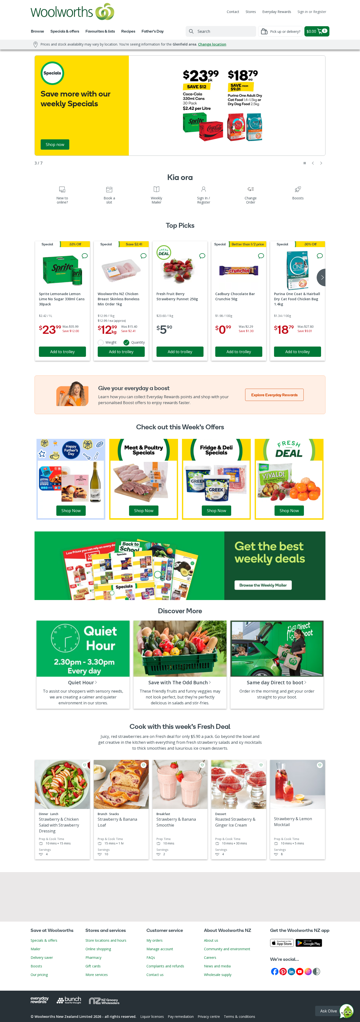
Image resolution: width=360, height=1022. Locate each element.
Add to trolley (62, 351)
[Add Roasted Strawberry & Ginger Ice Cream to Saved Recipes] (261, 765)
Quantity (138, 342)
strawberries (130, 736)
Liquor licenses (152, 1016)
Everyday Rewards (276, 11)
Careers (210, 957)
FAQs (150, 957)
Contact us (155, 974)
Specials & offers (44, 940)
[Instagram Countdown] (308, 971)
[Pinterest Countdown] (283, 971)
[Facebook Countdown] (274, 971)
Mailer (35, 949)
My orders (154, 940)
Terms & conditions (239, 1016)
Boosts (36, 966)
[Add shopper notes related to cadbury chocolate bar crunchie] (261, 256)
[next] (321, 277)
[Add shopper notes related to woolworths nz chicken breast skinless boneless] (143, 256)
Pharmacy (93, 957)
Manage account (159, 949)
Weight (111, 342)
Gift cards (93, 966)
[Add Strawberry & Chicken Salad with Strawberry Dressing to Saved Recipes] (85, 765)
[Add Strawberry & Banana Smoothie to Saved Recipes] (202, 765)
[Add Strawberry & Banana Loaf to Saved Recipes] (143, 765)
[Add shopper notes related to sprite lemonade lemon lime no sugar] (85, 256)
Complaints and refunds (165, 966)
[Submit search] (191, 31)
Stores (251, 11)
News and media (217, 966)
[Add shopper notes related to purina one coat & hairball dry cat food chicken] (320, 256)
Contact (233, 11)
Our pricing (39, 974)
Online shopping (98, 949)
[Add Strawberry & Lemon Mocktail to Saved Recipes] (320, 765)
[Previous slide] (313, 163)
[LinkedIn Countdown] (291, 971)
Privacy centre (209, 1016)
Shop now (55, 144)
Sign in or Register (312, 11)
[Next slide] (321, 163)
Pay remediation (181, 1016)
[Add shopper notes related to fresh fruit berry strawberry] (202, 256)
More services (96, 974)
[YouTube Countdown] (299, 971)
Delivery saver (42, 957)
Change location (212, 44)
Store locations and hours (105, 940)
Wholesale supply (217, 974)
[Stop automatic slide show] (304, 163)
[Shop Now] (70, 478)
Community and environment (227, 949)
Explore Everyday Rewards (274, 394)
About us (211, 940)
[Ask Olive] (346, 1012)
